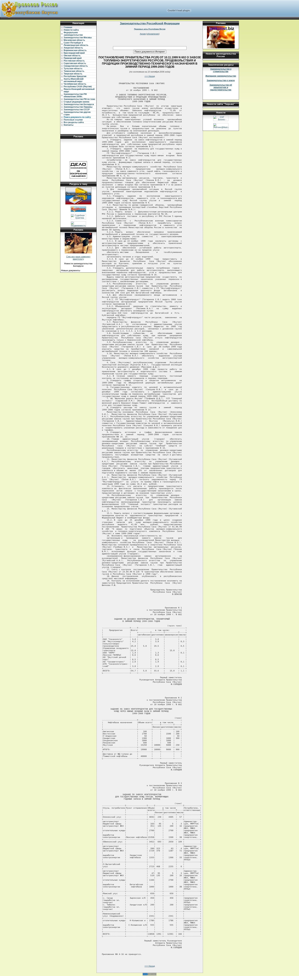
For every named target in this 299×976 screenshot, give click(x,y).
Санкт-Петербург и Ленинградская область (76, 44)
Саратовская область (75, 63)
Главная (68, 27)
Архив (143, 34)
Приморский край (72, 58)
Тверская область (73, 74)
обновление (153, 34)
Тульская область (73, 68)
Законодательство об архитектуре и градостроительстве (221, 87)
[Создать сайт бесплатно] (149, 975)
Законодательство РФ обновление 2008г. (75, 95)
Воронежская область (75, 50)
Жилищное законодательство (220, 76)
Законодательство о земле (221, 80)
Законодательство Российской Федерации (150, 23)
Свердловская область (76, 66)
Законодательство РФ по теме (79, 99)
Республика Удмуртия (75, 76)
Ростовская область (74, 61)
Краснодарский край (74, 53)
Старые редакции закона (76, 102)
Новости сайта (71, 30)
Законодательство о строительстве (220, 70)
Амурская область (73, 48)
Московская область (74, 40)
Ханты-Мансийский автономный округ (73, 80)
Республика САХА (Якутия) (78, 86)
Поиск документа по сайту (77, 117)
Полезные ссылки (73, 120)
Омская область (72, 55)
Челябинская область (75, 84)
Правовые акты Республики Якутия (149, 29)
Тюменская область (74, 71)
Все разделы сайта (74, 122)
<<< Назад (149, 76)
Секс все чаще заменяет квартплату (78, 257)
